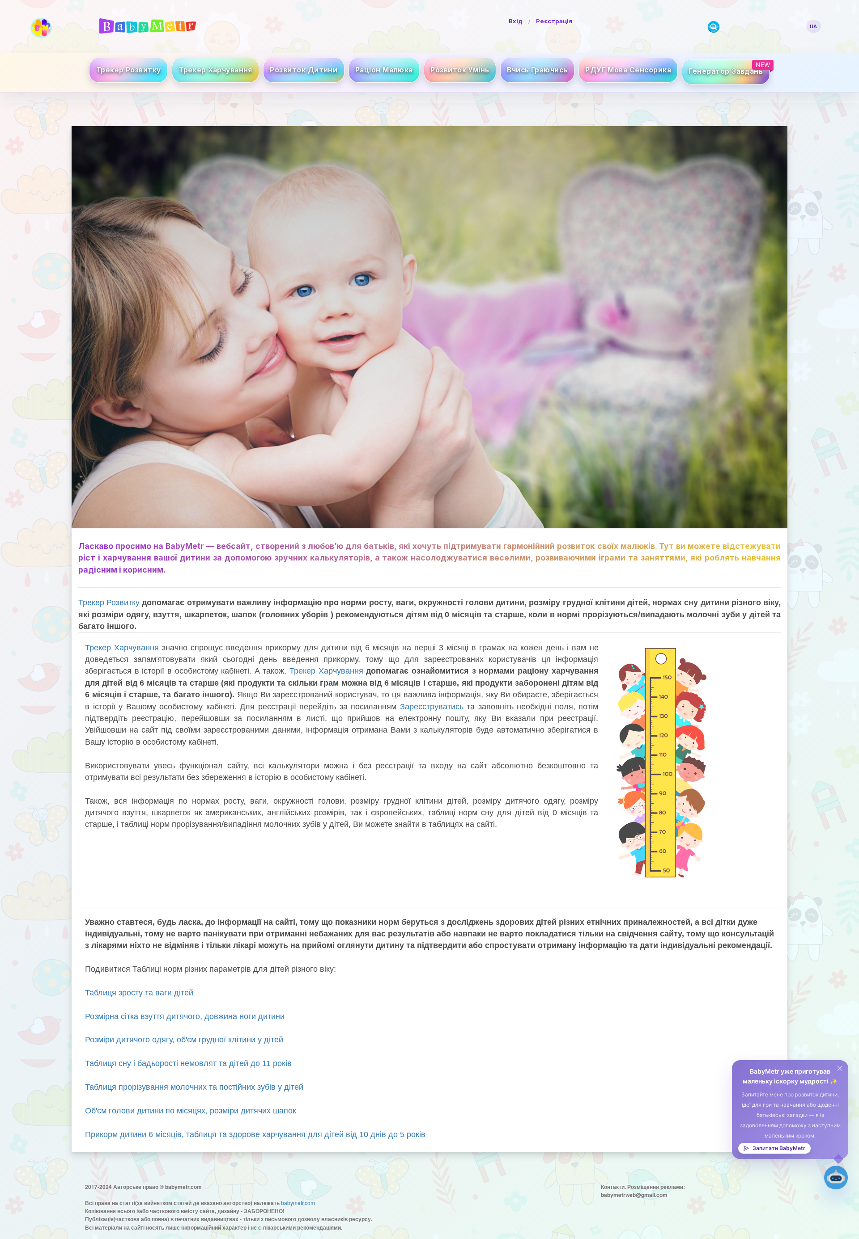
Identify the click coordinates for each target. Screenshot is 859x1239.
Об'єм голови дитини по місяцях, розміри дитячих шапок (190, 1110)
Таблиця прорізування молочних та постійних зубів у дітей (194, 1087)
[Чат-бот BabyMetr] (836, 1177)
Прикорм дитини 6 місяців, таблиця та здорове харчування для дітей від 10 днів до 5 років (255, 1134)
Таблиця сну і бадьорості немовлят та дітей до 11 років (188, 1063)
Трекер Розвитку (109, 602)
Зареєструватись (432, 706)
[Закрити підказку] (839, 1068)
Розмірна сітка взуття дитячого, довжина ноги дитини (185, 1016)
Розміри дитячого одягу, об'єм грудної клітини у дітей (184, 1039)
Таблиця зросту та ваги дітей (139, 992)
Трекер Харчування (122, 647)
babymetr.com (298, 1202)
